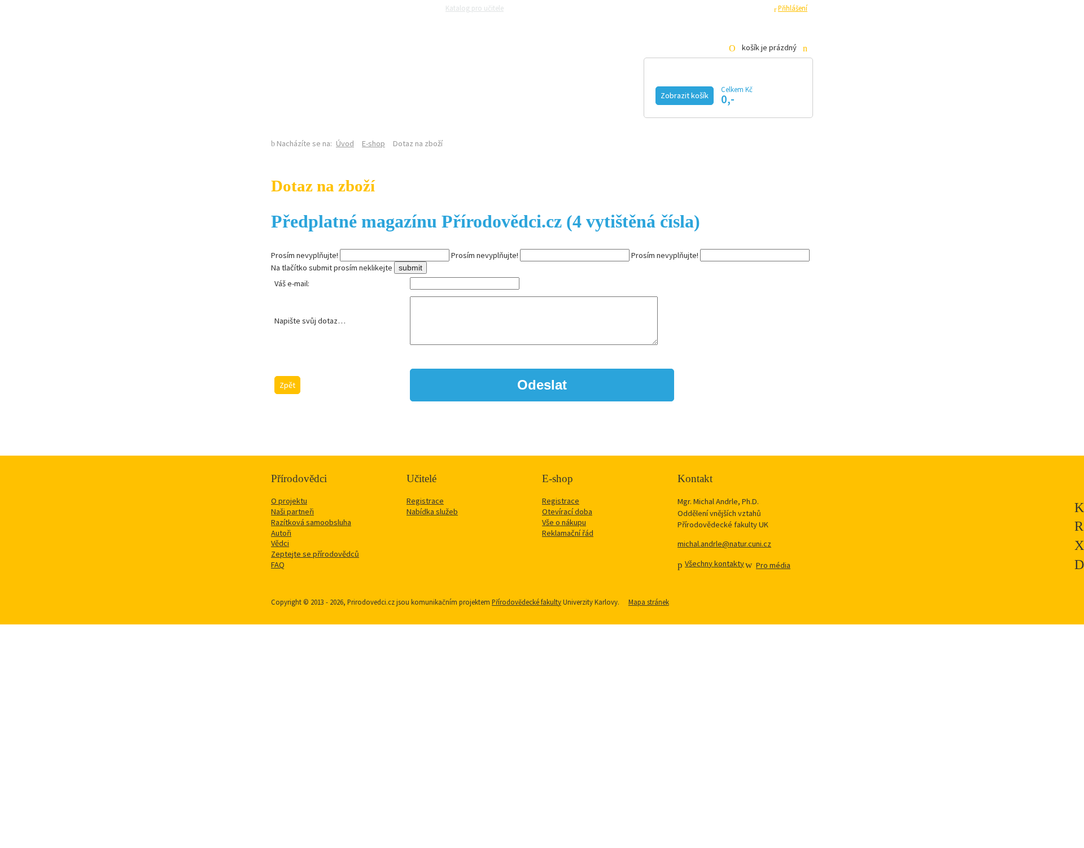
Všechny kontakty (714, 563)
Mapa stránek (648, 601)
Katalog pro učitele (474, 7)
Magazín (458, 94)
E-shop (373, 143)
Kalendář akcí (364, 94)
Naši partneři (292, 511)
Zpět (287, 385)
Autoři (281, 533)
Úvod (345, 143)
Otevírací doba (567, 511)
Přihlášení (792, 7)
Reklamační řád (567, 533)
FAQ (278, 564)
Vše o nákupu (564, 522)
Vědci (280, 543)
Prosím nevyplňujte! (304, 255)
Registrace (751, 7)
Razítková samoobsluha (637, 7)
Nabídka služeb (432, 511)
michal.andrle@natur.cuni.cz (724, 544)
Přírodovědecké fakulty (526, 601)
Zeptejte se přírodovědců (554, 7)
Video (529, 94)
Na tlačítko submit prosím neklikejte (331, 268)
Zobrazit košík (685, 95)
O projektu (289, 501)
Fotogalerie (612, 94)
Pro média (697, 7)
